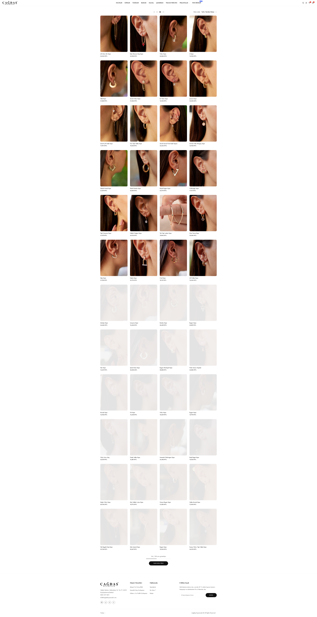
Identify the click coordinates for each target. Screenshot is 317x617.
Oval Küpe (163, 278)
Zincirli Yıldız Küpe (135, 99)
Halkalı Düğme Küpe (136, 233)
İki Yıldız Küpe (164, 99)
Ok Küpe (132, 413)
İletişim (151, 593)
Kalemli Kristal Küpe (105, 188)
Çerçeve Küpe (134, 323)
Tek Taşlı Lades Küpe (166, 233)
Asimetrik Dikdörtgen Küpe (167, 457)
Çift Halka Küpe (193, 278)
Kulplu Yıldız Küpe (105, 502)
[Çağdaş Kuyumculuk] (9, 3)
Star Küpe (103, 368)
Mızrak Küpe (103, 413)
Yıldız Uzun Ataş (104, 457)
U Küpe (191, 54)
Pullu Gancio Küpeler (195, 368)
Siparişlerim (153, 587)
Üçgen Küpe (192, 323)
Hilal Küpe (103, 99)
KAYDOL (211, 595)
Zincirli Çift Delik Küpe (106, 144)
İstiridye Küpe (104, 323)
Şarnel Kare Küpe (135, 368)
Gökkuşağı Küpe (194, 188)
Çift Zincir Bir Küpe (105, 54)
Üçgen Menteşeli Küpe (166, 368)
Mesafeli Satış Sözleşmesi (137, 590)
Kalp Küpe (103, 278)
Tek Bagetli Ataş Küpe (106, 547)
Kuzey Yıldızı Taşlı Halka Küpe (197, 547)
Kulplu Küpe (133, 278)
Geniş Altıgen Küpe (165, 502)
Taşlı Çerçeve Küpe (105, 233)
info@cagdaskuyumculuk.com (108, 598)
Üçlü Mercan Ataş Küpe (136, 54)
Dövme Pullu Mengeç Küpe (197, 144)
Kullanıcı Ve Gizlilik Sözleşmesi (138, 593)
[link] (184, 3)
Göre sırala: (197, 12)
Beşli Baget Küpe (194, 457)
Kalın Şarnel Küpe (135, 547)
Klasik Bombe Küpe (135, 188)
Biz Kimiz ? (153, 590)
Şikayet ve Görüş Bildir (136, 587)
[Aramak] (303, 3)
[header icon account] (306, 3)
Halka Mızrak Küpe (194, 502)
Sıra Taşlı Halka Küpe (136, 144)
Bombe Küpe (163, 323)
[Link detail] (101, 602)
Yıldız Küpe (163, 54)
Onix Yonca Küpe (194, 233)
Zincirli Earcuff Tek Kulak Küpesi (168, 144)
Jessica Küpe (193, 99)
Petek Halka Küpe (135, 457)
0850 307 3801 (104, 595)
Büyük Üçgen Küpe (165, 188)
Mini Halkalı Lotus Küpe (136, 502)
